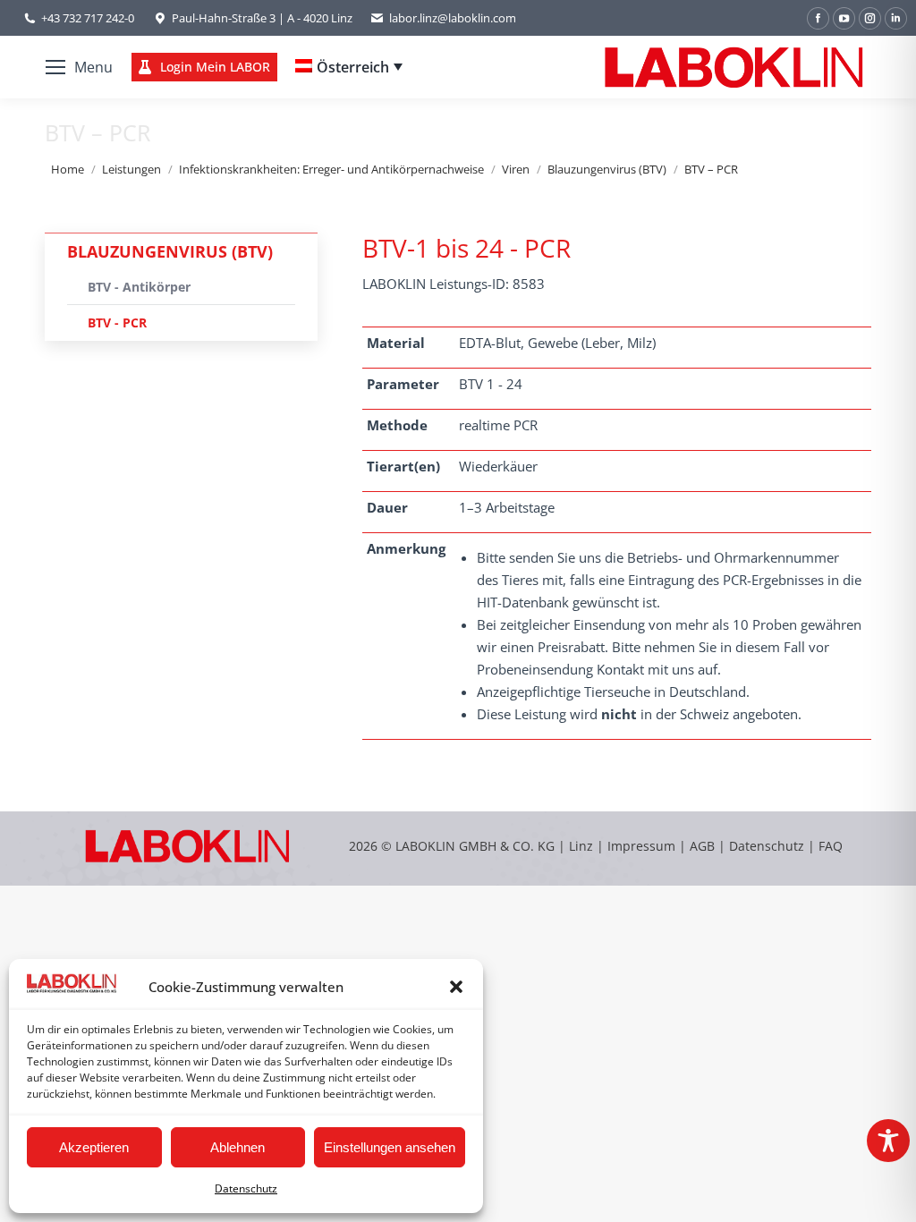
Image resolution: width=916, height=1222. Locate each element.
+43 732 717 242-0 (87, 18)
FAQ (830, 845)
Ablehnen (237, 1147)
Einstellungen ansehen (389, 1147)
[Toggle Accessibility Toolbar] (888, 1140)
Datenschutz (246, 1188)
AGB (704, 845)
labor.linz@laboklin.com (452, 18)
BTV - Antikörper (139, 286)
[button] (456, 987)
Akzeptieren (94, 1147)
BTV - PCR (117, 322)
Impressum (641, 845)
